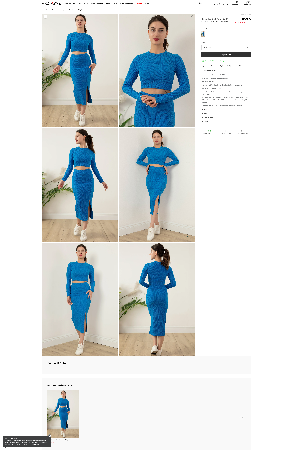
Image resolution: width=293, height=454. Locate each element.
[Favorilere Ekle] (192, 16)
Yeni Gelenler (51, 10)
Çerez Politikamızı (18, 444)
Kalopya (14, 440)
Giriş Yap (216, 4)
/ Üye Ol (224, 4)
